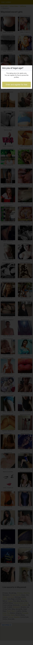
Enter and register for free (16, 85)
